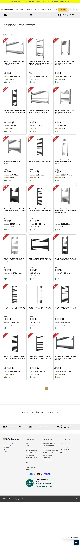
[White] (8, 122)
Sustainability (29, 462)
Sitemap (28, 469)
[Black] (10, 73)
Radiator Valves (47, 457)
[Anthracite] (5, 73)
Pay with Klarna (30, 467)
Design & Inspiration (31, 453)
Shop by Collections (31, 450)
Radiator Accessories (49, 460)
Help (27, 443)
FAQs (27, 445)
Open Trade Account (31, 457)
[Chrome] (8, 73)
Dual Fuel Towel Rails (49, 453)
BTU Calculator (30, 455)
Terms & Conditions (65, 498)
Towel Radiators (20, 9)
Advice (55, 9)
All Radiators (5, 19)
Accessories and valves (45, 9)
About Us (28, 465)
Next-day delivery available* (42, 15)
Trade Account (63, 9)
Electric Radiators (48, 455)
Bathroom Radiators (49, 443)
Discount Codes (30, 460)
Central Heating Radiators (50, 450)
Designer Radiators (48, 445)
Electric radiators (31, 9)
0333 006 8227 (64, 450)
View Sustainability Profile (44, 486)
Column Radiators (48, 448)
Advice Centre (30, 448)
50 (42, 388)
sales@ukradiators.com (67, 448)
